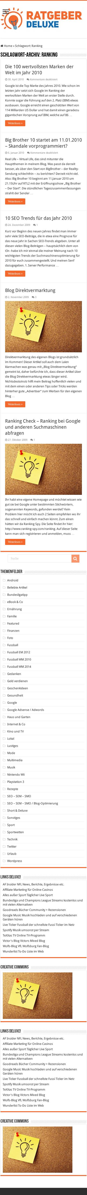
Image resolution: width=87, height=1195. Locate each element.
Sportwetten (15, 832)
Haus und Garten (18, 717)
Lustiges (12, 746)
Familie (12, 616)
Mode (11, 753)
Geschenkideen (17, 688)
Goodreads (10, 910)
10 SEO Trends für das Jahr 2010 (38, 218)
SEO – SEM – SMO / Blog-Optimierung (32, 803)
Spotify (7, 930)
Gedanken (14, 674)
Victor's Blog (11, 940)
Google (12, 702)
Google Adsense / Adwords (25, 710)
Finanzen (13, 630)
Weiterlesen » (15, 123)
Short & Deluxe (17, 810)
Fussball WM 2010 (19, 659)
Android (12, 580)
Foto (10, 638)
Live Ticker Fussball (15, 924)
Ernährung (14, 609)
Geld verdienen (17, 681)
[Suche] (75, 559)
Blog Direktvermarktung (30, 290)
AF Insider (9, 884)
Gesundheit (15, 695)
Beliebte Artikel (17, 587)
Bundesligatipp (17, 594)
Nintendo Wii (16, 774)
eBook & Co (15, 602)
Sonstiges (13, 817)
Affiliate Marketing (15, 889)
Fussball (12, 645)
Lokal (10, 738)
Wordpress (14, 861)
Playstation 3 (15, 782)
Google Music (12, 915)
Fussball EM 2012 (18, 652)
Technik (12, 839)
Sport (11, 825)
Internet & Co (16, 724)
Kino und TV (15, 731)
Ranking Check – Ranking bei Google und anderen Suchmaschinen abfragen (43, 427)
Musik (11, 767)
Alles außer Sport (14, 895)
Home (7, 46)
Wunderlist (10, 951)
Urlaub (11, 853)
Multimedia (15, 760)
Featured (13, 623)
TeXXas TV (9, 935)
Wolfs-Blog (10, 946)
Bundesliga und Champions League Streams (33, 900)
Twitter (11, 846)
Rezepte (12, 789)
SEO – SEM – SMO (19, 796)
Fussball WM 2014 (19, 666)
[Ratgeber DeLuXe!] (43, 18)
